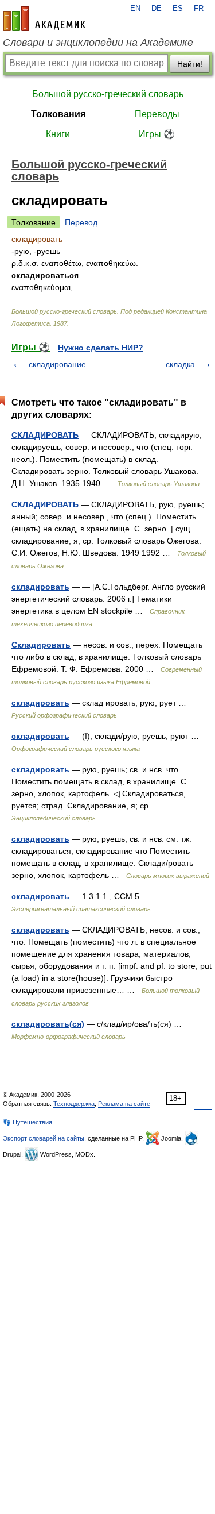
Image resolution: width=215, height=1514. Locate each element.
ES (178, 9)
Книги (58, 134)
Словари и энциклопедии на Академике (98, 42)
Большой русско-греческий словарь (107, 94)
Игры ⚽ (157, 134)
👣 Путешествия (27, 1122)
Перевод (81, 222)
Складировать (41, 644)
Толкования (58, 114)
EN (135, 9)
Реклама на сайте (124, 1103)
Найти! (189, 63)
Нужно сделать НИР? (100, 347)
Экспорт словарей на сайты (43, 1138)
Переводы (157, 114)
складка (180, 364)
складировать (40, 586)
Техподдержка (74, 1103)
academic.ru (44, 18)
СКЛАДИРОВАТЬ (45, 435)
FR (199, 9)
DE (156, 9)
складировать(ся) (47, 1023)
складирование (57, 364)
